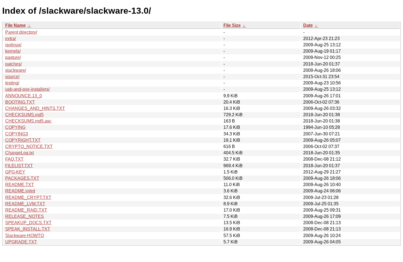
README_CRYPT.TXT (28, 197)
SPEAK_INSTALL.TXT (27, 229)
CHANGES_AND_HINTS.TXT (35, 108)
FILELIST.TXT (19, 165)
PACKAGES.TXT (22, 178)
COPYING (15, 127)
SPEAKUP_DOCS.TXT (28, 222)
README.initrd (20, 191)
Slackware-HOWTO (24, 235)
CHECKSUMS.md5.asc (28, 121)
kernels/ (13, 51)
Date (308, 25)
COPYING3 (16, 134)
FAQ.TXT (14, 159)
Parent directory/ (21, 32)
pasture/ (13, 57)
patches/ (13, 64)
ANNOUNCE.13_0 (23, 95)
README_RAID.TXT (26, 210)
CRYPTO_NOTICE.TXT (29, 146)
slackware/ (15, 70)
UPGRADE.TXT (21, 242)
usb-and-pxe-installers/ (27, 89)
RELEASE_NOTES (24, 216)
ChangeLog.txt (19, 152)
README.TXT (19, 184)
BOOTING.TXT (20, 102)
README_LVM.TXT (25, 203)
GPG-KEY (15, 172)
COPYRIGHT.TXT (23, 140)
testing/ (12, 83)
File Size (232, 25)
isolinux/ (13, 44)
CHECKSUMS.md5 (24, 114)
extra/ (10, 38)
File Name (15, 25)
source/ (12, 76)
